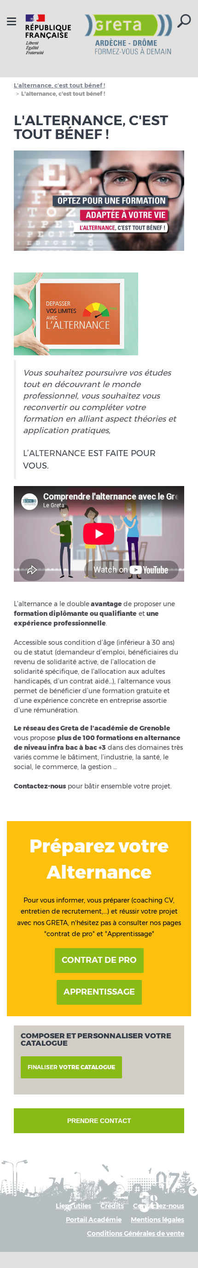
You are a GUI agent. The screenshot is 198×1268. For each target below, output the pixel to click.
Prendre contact (99, 1120)
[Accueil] (99, 34)
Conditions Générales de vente (135, 1233)
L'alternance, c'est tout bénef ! (59, 85)
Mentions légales (157, 1220)
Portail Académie (94, 1220)
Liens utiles (73, 1206)
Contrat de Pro (99, 960)
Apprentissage (99, 992)
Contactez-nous (158, 1206)
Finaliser (71, 1067)
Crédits (112, 1206)
